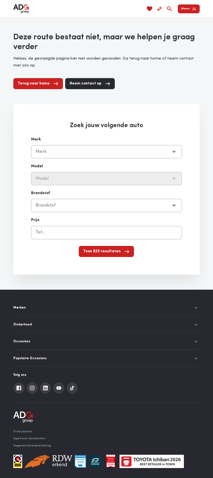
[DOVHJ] (110, 461)
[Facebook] (18, 388)
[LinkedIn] (45, 388)
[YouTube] (58, 388)
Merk (36, 139)
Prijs (35, 220)
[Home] (21, 8)
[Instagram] (32, 388)
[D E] (95, 461)
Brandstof (40, 193)
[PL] (80, 461)
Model (37, 166)
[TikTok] (72, 388)
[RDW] (48, 461)
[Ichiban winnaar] (152, 461)
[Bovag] (17, 461)
